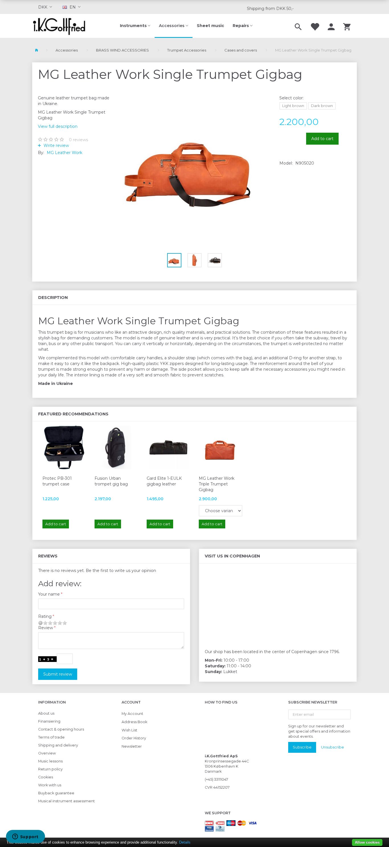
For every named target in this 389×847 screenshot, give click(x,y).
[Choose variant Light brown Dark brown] (220, 510)
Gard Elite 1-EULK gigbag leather (164, 481)
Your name (49, 594)
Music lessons (50, 761)
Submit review (57, 674)
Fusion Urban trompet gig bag (111, 481)
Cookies (45, 777)
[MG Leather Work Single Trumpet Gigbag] (194, 163)
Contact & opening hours (61, 729)
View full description (57, 126)
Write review (55, 145)
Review (45, 627)
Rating (45, 616)
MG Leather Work (64, 152)
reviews (78, 139)
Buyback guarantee (56, 793)
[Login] (331, 26)
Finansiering (49, 721)
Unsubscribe (332, 747)
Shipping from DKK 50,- (270, 8)
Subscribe (302, 747)
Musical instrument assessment (66, 801)
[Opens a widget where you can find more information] (25, 837)
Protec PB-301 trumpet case (57, 481)
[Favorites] (315, 26)
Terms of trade (51, 737)
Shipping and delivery (58, 745)
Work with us (49, 785)
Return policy (50, 769)
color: (291, 98)
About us (46, 713)
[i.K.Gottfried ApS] (61, 26)
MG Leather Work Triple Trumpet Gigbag (216, 484)
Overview (47, 753)
